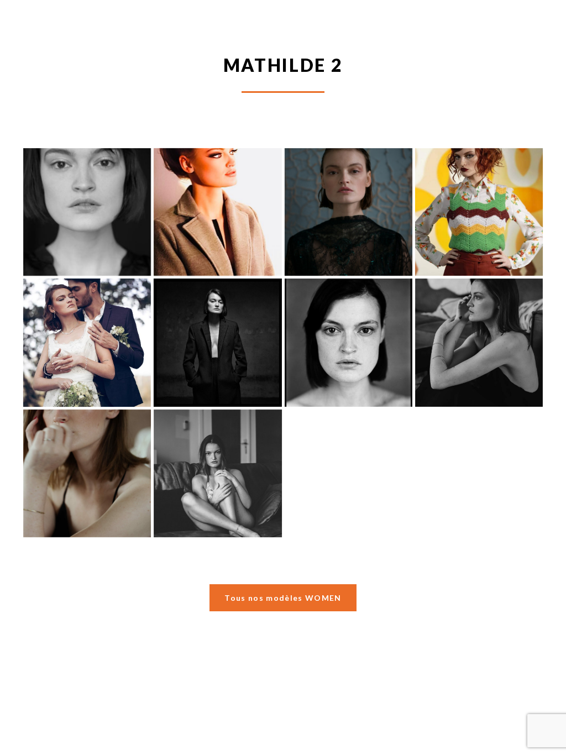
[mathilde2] (217, 342)
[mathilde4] (479, 212)
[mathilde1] (348, 342)
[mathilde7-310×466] (87, 212)
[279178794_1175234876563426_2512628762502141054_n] (87, 473)
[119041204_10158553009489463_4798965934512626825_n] (217, 473)
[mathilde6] (217, 212)
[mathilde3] (87, 342)
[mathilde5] (348, 212)
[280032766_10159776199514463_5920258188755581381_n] (479, 342)
